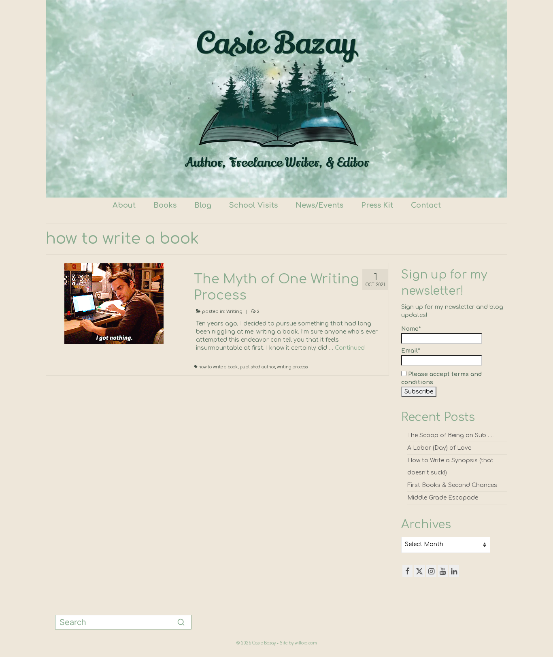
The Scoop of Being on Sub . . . (451, 435)
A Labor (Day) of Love (439, 448)
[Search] (180, 622)
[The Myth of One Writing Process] (114, 303)
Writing (234, 311)
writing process (292, 367)
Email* (410, 351)
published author (257, 367)
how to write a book (218, 367)
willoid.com (306, 643)
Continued (350, 348)
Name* (411, 329)
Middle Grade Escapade (442, 498)
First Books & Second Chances (452, 485)
